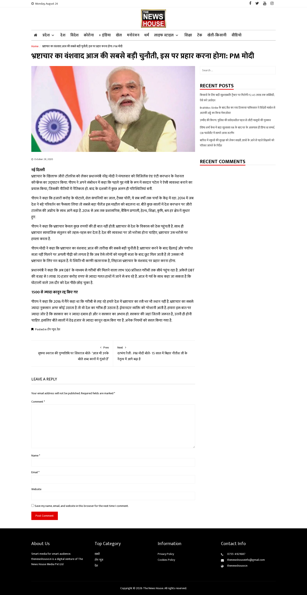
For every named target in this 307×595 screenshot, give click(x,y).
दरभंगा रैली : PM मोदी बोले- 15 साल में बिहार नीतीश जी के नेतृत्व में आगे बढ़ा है (152, 353)
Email (35, 472)
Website (36, 489)
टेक (199, 35)
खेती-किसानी (217, 35)
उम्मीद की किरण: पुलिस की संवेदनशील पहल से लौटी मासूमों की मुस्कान (235, 120)
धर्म (146, 35)
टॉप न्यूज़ (51, 329)
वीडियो (237, 35)
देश (62, 35)
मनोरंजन (133, 35)
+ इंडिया (105, 35)
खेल (119, 35)
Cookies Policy (166, 559)
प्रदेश (46, 35)
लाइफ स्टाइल (164, 35)
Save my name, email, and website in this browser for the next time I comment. (82, 505)
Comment (38, 401)
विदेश (74, 35)
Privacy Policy (166, 554)
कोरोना (89, 35)
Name (35, 455)
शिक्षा (188, 35)
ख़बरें (97, 554)
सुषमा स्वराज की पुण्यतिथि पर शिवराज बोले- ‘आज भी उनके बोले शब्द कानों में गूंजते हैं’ (73, 353)
